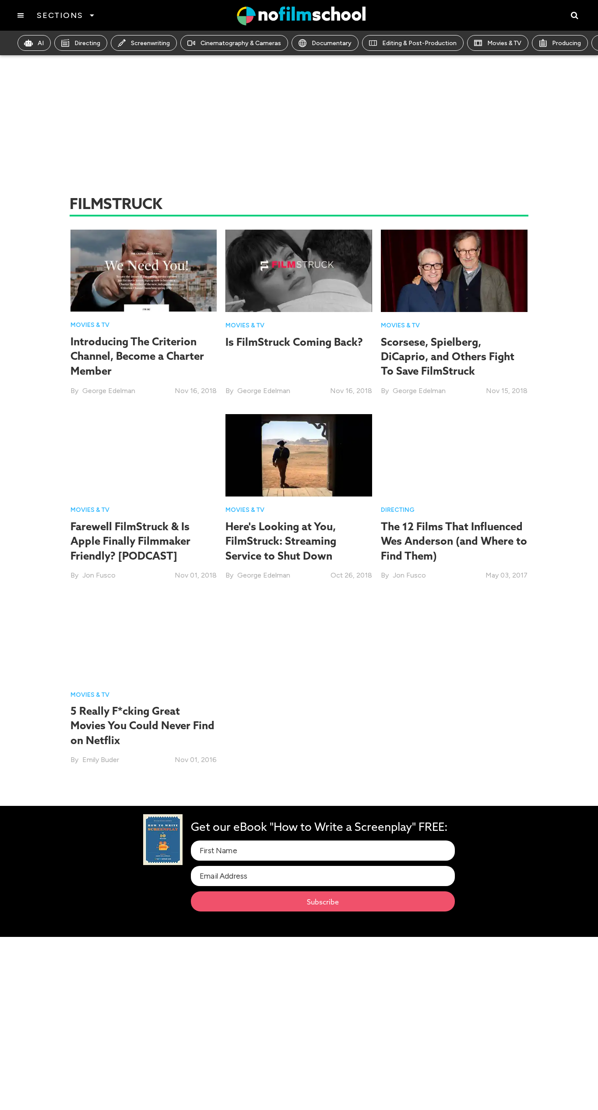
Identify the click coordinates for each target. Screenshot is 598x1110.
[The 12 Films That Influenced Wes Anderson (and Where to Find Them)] (454, 454)
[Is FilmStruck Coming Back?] (298, 270)
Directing (87, 43)
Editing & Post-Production (419, 43)
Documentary (332, 43)
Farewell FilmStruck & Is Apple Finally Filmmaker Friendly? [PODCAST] (130, 541)
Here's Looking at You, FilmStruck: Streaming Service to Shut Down (280, 541)
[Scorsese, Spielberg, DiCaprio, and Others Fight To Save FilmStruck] (454, 270)
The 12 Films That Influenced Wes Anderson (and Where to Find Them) (454, 541)
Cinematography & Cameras (241, 43)
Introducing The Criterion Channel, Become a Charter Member (137, 356)
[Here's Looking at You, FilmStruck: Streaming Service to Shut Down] (298, 454)
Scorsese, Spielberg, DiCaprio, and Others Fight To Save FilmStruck (447, 356)
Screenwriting (150, 43)
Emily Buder (100, 759)
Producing (566, 43)
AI (41, 43)
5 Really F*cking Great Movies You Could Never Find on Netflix (142, 725)
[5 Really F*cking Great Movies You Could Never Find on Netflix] (143, 639)
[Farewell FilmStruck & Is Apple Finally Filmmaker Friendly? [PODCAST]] (143, 454)
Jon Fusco (99, 575)
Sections (60, 15)
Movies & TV (504, 43)
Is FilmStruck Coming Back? (294, 341)
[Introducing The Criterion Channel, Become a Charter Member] (143, 270)
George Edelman (108, 391)
